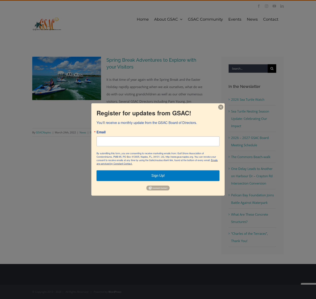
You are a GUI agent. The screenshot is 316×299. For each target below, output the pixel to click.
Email (101, 132)
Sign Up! (158, 175)
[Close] (220, 107)
